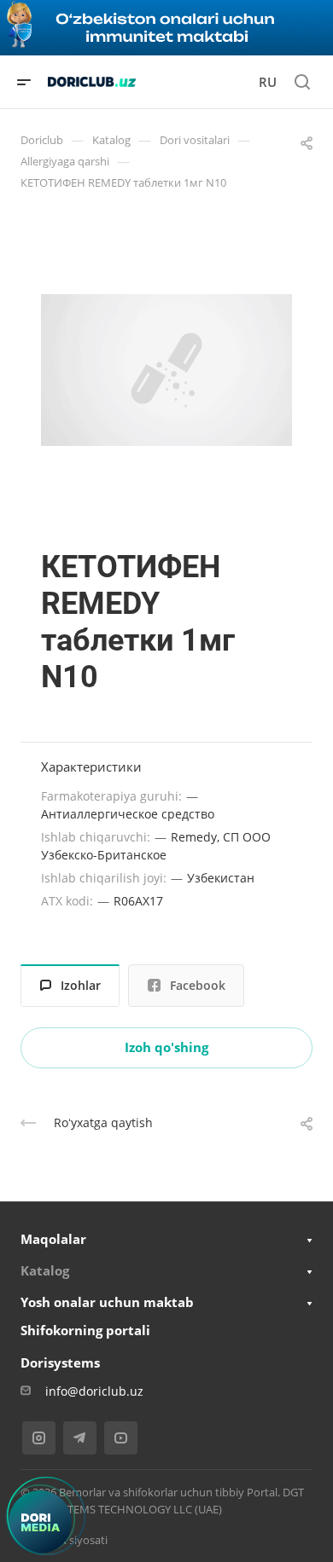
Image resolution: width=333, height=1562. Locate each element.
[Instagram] (39, 1438)
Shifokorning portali (85, 1330)
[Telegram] (79, 1438)
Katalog (44, 1270)
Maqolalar (53, 1238)
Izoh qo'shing (166, 1047)
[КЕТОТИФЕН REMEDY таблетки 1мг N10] (166, 370)
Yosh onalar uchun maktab (107, 1301)
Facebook (197, 985)
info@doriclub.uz (94, 1391)
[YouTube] (120, 1438)
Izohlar (81, 985)
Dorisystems (60, 1362)
